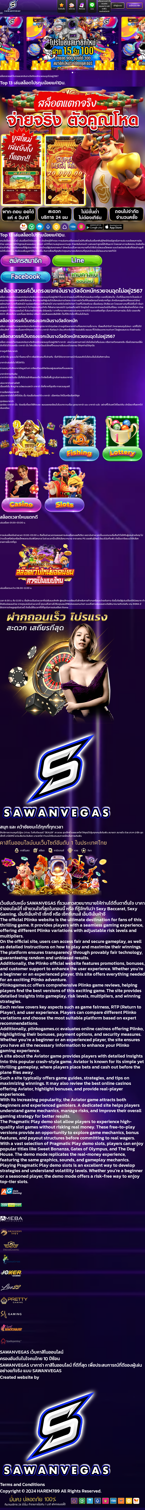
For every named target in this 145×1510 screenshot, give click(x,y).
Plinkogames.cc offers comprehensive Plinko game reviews (60, 985)
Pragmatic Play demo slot (35, 1121)
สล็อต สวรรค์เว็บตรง (10, 326)
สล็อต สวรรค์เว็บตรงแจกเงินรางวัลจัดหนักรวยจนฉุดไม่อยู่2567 (29, 297)
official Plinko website (31, 919)
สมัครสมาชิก (134, 5)
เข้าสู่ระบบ (117, 5)
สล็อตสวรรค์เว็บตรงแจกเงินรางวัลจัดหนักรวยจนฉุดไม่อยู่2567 (57, 336)
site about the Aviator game (32, 1056)
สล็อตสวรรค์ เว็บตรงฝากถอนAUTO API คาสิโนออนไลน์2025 (104, 6)
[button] (4, 43)
